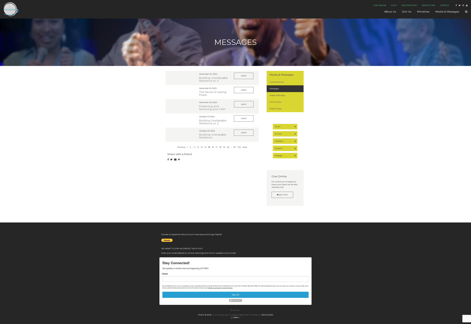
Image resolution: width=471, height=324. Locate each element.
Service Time (428, 5)
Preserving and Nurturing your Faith (212, 108)
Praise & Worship (277, 95)
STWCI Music (276, 109)
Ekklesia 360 (235, 317)
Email (165, 274)
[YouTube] (467, 5)
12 (198, 147)
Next (245, 147)
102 (239, 147)
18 (220, 147)
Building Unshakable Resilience (212, 136)
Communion (275, 102)
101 (234, 147)
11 (194, 147)
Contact (444, 5)
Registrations (409, 5)
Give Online (379, 5)
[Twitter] (459, 5)
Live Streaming (276, 82)
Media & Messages (282, 74)
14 (205, 147)
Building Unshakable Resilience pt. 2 (212, 122)
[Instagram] (463, 5)
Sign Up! (235, 295)
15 (209, 147)
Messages (274, 88)
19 (224, 147)
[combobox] (285, 126)
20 (228, 147)
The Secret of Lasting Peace (212, 93)
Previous (181, 147)
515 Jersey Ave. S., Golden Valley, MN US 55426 (236, 315)
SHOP (394, 5)
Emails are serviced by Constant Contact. (220, 288)
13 (202, 147)
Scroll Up (234, 310)
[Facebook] (456, 5)
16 (213, 147)
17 (216, 147)
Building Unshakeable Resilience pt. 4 (213, 79)
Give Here (283, 194)
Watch (244, 76)
